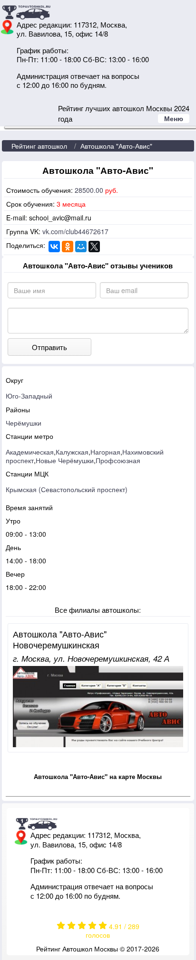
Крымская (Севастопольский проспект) (66, 489)
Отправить (49, 347)
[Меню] (100, 127)
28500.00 (89, 190)
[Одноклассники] (67, 246)
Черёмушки (23, 423)
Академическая (30, 451)
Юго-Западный (29, 395)
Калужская (72, 451)
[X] (94, 246)
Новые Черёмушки (65, 460)
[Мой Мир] (81, 246)
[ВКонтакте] (54, 246)
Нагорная (105, 451)
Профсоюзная (118, 460)
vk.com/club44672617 (75, 231)
